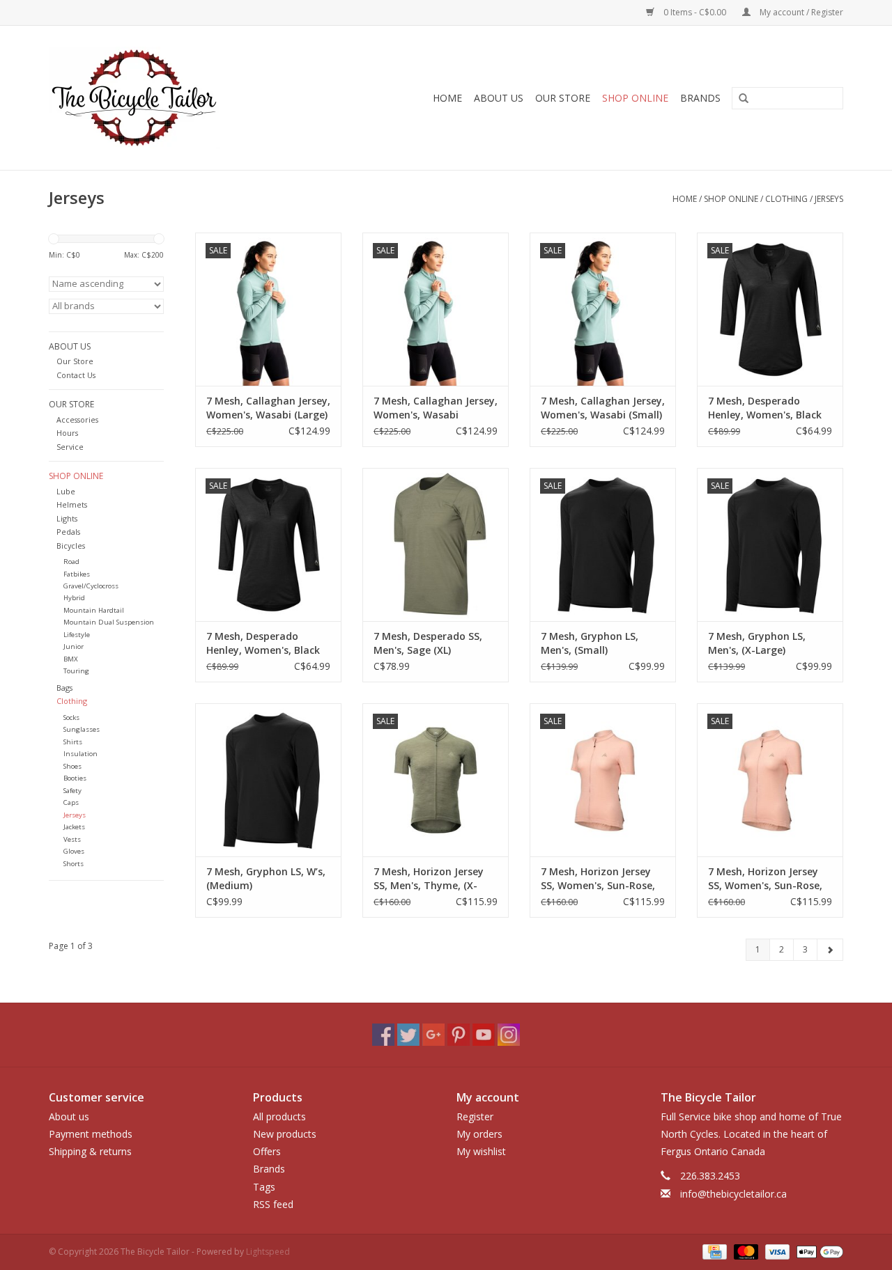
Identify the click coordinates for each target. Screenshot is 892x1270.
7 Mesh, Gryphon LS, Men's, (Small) (589, 643)
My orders (479, 1133)
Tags (264, 1186)
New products (284, 1133)
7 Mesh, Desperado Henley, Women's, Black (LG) (765, 408)
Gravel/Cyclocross (90, 585)
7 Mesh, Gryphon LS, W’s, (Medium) (265, 878)
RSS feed (273, 1204)
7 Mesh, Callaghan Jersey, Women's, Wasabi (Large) (268, 407)
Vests (72, 839)
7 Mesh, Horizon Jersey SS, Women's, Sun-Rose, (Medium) (765, 879)
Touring (76, 670)
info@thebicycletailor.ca (733, 1193)
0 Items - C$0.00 (694, 12)
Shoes (72, 766)
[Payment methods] (713, 1251)
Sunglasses (81, 729)
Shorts (73, 863)
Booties (74, 778)
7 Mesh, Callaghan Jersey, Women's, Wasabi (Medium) (436, 408)
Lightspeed (268, 1251)
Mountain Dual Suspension (108, 622)
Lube (65, 491)
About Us (498, 97)
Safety (72, 790)
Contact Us (75, 375)
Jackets (74, 826)
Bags (64, 687)
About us (69, 1116)
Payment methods (90, 1133)
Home (447, 97)
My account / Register (800, 12)
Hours (67, 433)
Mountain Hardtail (93, 610)
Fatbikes (76, 574)
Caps (71, 802)
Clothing (786, 199)
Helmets (71, 504)
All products (279, 1116)
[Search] (739, 99)
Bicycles (70, 545)
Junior (73, 646)
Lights (66, 518)
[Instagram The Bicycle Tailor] (509, 1035)
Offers (267, 1151)
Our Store (562, 97)
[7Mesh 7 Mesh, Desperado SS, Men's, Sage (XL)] (435, 544)
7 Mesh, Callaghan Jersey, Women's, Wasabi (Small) (603, 407)
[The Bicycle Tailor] (165, 98)
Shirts (72, 741)
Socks (71, 717)
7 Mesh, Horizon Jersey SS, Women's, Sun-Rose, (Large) (598, 879)
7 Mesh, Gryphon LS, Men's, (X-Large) (757, 643)
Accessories (77, 419)
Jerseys (829, 199)
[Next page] (830, 949)
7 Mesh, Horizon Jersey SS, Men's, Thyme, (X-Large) (429, 879)
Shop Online (635, 97)
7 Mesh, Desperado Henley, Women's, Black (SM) (263, 643)
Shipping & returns (90, 1151)
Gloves (73, 851)
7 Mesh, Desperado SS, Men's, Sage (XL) (428, 643)
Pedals (68, 531)
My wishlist (481, 1151)
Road (71, 561)
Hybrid (74, 597)
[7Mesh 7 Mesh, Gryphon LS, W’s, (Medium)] (268, 779)
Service (70, 446)
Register (474, 1116)
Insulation (80, 753)
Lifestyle (76, 634)
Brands (700, 97)
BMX (70, 659)
